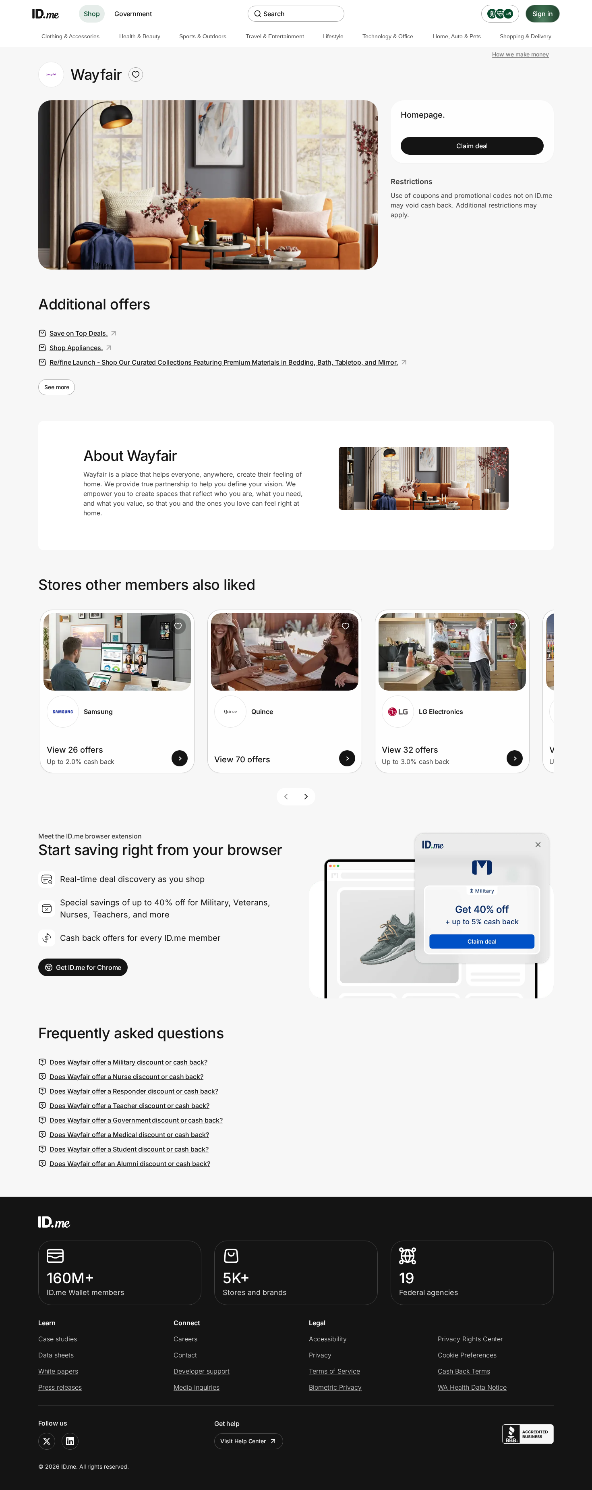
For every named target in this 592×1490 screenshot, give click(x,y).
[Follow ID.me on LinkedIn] (70, 1441)
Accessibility (328, 1339)
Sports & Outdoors (202, 36)
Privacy (320, 1355)
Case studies (57, 1339)
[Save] (178, 626)
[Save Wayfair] (135, 74)
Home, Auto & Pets (457, 36)
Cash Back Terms (464, 1371)
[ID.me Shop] (50, 14)
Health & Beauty (139, 36)
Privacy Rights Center (470, 1339)
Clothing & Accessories (70, 36)
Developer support (202, 1371)
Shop (92, 14)
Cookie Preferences (467, 1355)
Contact (185, 1355)
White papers (58, 1371)
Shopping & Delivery (525, 36)
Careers (185, 1339)
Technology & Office (387, 36)
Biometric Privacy (335, 1387)
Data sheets (56, 1355)
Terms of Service (334, 1371)
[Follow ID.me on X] (46, 1441)
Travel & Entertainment (275, 36)
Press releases (60, 1387)
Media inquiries (196, 1387)
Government (133, 14)
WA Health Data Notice (472, 1387)
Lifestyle (333, 36)
